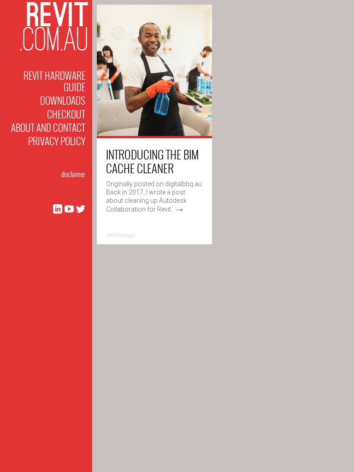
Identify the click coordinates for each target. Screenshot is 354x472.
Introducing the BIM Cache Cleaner (152, 161)
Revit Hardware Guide (54, 81)
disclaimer (73, 174)
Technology (120, 235)
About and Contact (48, 127)
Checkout (66, 114)
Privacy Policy (56, 141)
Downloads (62, 100)
